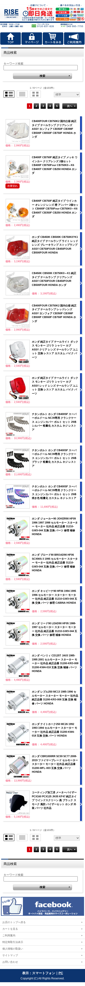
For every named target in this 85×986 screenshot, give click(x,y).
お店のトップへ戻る (14, 922)
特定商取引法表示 (12, 942)
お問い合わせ (10, 961)
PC (61, 973)
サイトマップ (10, 955)
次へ (69, 106)
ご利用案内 (8, 935)
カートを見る (10, 928)
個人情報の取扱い (12, 948)
